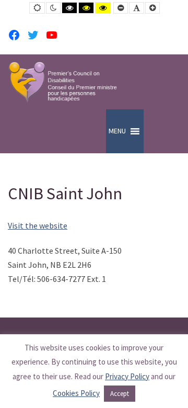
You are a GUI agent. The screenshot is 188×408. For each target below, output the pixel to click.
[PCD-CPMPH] (63, 82)
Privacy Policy (127, 376)
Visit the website (37, 225)
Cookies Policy (76, 393)
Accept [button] (119, 393)
